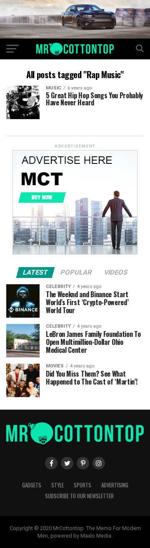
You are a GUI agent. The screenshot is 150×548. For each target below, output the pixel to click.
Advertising (114, 485)
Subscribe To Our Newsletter (79, 496)
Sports (82, 485)
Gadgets (31, 485)
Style (57, 485)
